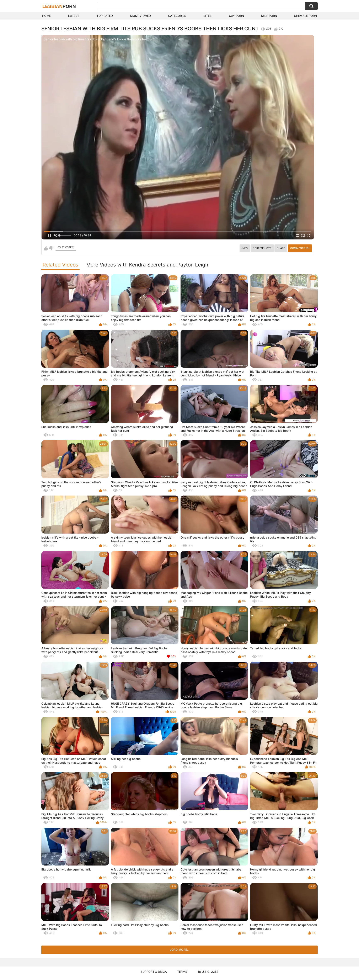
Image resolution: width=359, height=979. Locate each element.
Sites (207, 15)
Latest (73, 15)
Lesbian (59, 6)
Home (46, 15)
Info (245, 248)
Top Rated (105, 15)
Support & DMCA (154, 971)
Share (281, 248)
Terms (182, 971)
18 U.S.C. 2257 (208, 971)
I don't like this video (51, 248)
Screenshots (262, 248)
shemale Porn (305, 15)
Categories (177, 15)
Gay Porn (236, 15)
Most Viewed (140, 15)
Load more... (179, 949)
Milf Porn (269, 15)
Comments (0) (300, 248)
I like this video (46, 248)
